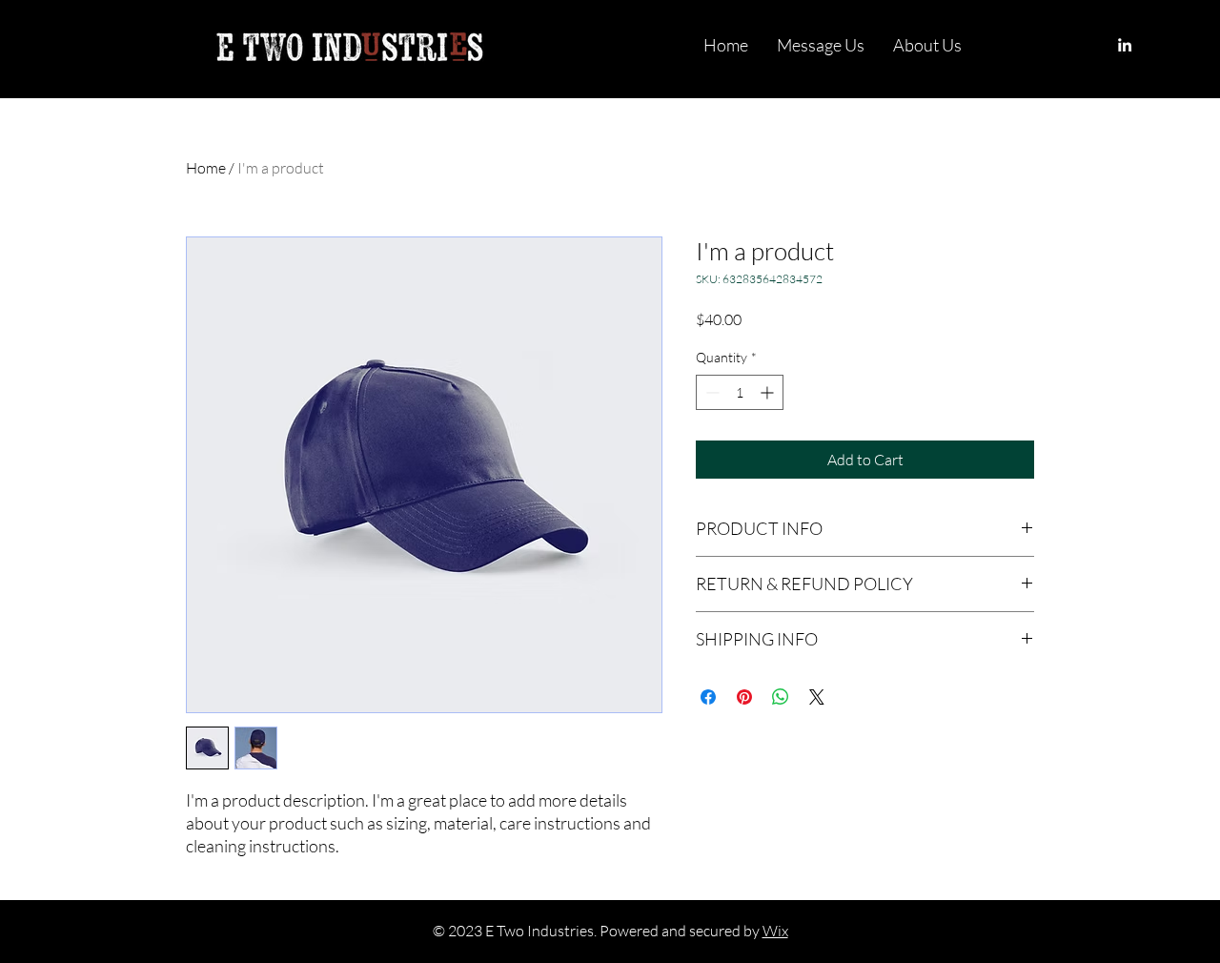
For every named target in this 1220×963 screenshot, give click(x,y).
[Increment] (769, 392)
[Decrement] (710, 392)
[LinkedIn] (1124, 44)
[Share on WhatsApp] (780, 697)
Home (206, 167)
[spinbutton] (739, 392)
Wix (775, 930)
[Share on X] (816, 697)
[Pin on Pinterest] (744, 697)
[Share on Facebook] (708, 697)
